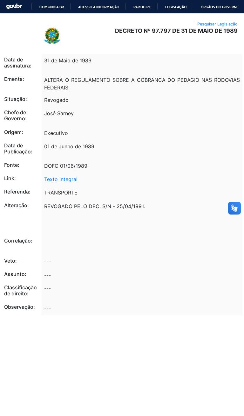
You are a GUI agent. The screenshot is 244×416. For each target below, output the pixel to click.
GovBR (14, 7)
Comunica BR (51, 7)
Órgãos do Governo (220, 7)
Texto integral (61, 179)
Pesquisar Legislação (217, 24)
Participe (142, 7)
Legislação (175, 7)
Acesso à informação (98, 7)
